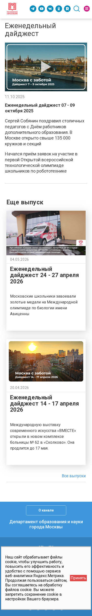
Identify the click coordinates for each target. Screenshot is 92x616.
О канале (46, 510)
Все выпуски (74, 476)
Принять (78, 578)
